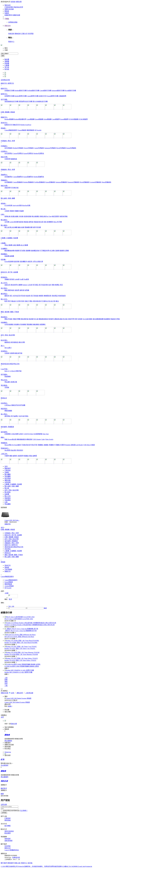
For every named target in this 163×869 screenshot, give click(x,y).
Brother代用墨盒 (38, 153)
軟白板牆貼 (35, 216)
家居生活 (4, 398)
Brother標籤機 (9, 119)
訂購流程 (8, 470)
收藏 (9, 706)
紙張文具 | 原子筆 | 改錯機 (9, 272)
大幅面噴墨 (62, 96)
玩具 (20, 416)
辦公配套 (4, 220)
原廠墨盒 (4, 175)
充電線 (7, 387)
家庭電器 (4, 408)
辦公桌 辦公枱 (9, 227)
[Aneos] (58, 308)
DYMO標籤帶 (83, 119)
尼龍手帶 (71, 319)
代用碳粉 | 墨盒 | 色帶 (8, 141)
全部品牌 (8, 482)
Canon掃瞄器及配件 (11, 130)
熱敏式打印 (16, 124)
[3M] (49, 234)
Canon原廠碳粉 (18, 182)
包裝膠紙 (4, 322)
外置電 (62, 445)
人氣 (6, 685)
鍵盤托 (15, 456)
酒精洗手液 (15, 405)
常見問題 (31, 33)
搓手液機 (22, 405)
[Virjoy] (58, 360)
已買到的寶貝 (9, 7)
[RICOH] (58, 109)
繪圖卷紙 (14, 159)
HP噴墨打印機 (9, 96)
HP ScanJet (38, 130)
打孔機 (43, 301)
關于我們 (4, 863)
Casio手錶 (4, 369)
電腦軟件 (52, 445)
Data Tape (46, 434)
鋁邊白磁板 (14, 216)
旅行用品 (25, 416)
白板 (3, 214)
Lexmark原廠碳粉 (95, 182)
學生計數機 (8, 245)
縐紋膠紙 (36, 324)
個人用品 (4, 414)
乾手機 (59, 222)
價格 (6, 681)
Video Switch (49, 439)
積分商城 (8, 478)
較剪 (6, 301)
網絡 (3, 437)
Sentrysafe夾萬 (17, 205)
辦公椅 (3, 209)
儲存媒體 (4, 432)
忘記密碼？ (24, 810)
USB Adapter (37, 439)
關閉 (2, 794)
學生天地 (4, 380)
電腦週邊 (4, 443)
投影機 (3, 259)
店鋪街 (7, 472)
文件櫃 (7, 222)
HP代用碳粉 (9, 148)
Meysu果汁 (8, 347)
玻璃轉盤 (50, 222)
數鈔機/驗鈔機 (9, 250)
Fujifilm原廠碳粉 (39, 182)
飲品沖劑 (4, 340)
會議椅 (21, 211)
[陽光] (49, 360)
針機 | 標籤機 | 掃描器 (8, 112)
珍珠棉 (80, 319)
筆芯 (10, 295)
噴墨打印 (4, 94)
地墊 (34, 227)
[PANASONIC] (49, 195)
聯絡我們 (8, 468)
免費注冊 (19, 1)
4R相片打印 (43, 96)
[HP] (5, 109)
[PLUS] (31, 308)
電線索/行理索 (115, 319)
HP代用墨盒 (9, 153)
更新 (6, 683)
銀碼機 (11, 256)
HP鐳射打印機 (9, 90)
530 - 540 (11, 606)
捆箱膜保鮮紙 (43, 319)
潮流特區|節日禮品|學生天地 (10, 364)
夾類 (34, 301)
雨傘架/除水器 (38, 222)
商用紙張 (4, 277)
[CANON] (14, 109)
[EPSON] (67, 137)
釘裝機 (56, 250)
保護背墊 (21, 456)
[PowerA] (5, 463)
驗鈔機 (7, 59)
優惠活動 (8, 480)
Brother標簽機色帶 (20, 119)
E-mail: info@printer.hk (85, 866)
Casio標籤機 (30, 119)
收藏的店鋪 (16, 15)
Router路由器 (12, 439)
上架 (6, 678)
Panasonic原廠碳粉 (73, 182)
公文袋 (29, 285)
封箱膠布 (17, 324)
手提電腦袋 (8, 569)
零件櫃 (38, 227)
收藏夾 (7, 13)
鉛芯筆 (18, 295)
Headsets (67, 445)
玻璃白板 (8, 216)
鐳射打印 (4, 88)
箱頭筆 (28, 295)
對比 (6, 706)
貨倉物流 (4, 317)
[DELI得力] (40, 234)
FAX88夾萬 (8, 205)
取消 (10, 599)
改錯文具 (8, 285)
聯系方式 (8, 848)
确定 (6, 599)
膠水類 (38, 301)
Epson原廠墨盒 (28, 176)
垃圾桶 (11, 353)
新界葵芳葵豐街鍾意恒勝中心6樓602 (56, 866)
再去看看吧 (8, 741)
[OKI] (67, 195)
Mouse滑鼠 (8, 445)
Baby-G (7, 371)
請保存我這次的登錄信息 (11, 810)
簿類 (53, 285)
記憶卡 (21, 434)
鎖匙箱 (21, 222)
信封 (49, 285)
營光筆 (23, 295)
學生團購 (8, 476)
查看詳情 (8, 524)
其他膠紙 (23, 324)
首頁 (6, 466)
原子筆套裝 (34, 295)
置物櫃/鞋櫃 (28, 227)
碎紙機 (7, 63)
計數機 (7, 65)
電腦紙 (7, 279)
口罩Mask (8, 405)
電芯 (61, 285)
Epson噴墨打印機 (52, 96)
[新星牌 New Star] (67, 308)
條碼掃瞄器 (30, 130)
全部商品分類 (5, 80)
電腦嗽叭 (41, 445)
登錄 (12, 723)
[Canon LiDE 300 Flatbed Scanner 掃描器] (18, 698)
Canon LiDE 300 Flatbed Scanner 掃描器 (17, 702)
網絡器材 (29, 439)
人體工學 (4, 454)
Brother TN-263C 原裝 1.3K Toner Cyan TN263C (20, 648)
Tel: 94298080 (73, 866)
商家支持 (8, 25)
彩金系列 (14, 450)
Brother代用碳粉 (18, 148)
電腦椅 (16, 211)
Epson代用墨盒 (28, 153)
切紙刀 (27, 301)
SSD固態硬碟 (37, 434)
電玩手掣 (34, 445)
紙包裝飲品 (14, 342)
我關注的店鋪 (9, 9)
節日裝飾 (4, 374)
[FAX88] (49, 109)
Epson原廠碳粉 (50, 182)
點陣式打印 (8, 124)
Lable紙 (16, 279)
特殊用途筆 (62, 295)
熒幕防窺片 (5, 448)
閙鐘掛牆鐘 (8, 410)
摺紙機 (61, 250)
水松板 (21, 216)
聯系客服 (8, 820)
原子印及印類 (43, 285)
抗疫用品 (4, 403)
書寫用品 (4, 294)
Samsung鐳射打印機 (57, 90)
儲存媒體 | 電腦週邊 (7, 427)
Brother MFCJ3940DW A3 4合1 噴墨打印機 (18, 672)
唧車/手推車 (8, 319)
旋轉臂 (34, 456)
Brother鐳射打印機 (20, 90)
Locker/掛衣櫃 (14, 222)
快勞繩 (27, 290)
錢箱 (19, 227)
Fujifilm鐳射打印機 (33, 90)
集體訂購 (14, 382)
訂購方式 (24, 33)
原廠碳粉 (4, 180)
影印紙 (7, 69)
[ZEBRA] (49, 137)
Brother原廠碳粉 (28, 182)
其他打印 (4, 123)
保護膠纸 (42, 324)
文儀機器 (4, 248)
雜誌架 (13, 301)
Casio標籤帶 (56, 119)
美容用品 (8, 549)
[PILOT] (58, 234)
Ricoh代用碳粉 (61, 148)
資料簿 (22, 290)
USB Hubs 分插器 (89, 445)
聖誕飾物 (8, 376)
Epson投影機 (9, 261)
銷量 (6, 679)
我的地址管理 (18, 7)
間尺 (9, 301)
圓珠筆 (7, 295)
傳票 (9, 290)
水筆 (14, 295)
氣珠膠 (31, 319)
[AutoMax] (22, 234)
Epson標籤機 (39, 119)
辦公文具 (4, 299)
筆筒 (22, 301)
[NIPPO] (40, 166)
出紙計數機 (16, 245)
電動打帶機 (16, 319)
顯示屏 (28, 445)
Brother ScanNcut (25, 124)
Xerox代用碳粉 (29, 148)
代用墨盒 (4, 151)
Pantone (24, 285)
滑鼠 (30, 456)
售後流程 (11, 33)
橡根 (90, 319)
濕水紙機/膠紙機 (98, 319)
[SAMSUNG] (67, 109)
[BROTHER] (40, 109)
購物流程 (18, 33)
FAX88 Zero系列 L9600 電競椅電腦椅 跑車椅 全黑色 (22, 666)
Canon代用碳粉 (39, 148)
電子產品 (35, 285)
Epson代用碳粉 (71, 148)
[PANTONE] (49, 308)
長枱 (45, 222)
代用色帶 (8, 159)
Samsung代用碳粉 (50, 148)
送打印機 (4, 99)
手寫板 (23, 445)
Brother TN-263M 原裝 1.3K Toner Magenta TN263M (21, 654)
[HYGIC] (67, 423)
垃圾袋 (7, 353)
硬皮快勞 (14, 285)
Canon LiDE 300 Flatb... (12, 520)
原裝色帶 (8, 187)
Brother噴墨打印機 (20, 96)
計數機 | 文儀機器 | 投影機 (9, 238)
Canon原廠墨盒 (18, 176)
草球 (75, 319)
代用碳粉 (4, 146)
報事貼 (57, 285)
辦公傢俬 (4, 225)
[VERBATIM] (67, 463)
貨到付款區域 (9, 831)
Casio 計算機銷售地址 (12, 850)
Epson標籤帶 (64, 119)
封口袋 (36, 319)
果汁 (3, 346)
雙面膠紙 (30, 324)
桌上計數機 (24, 245)
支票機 (66, 250)
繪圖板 (46, 445)
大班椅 (7, 211)
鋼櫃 (15, 227)
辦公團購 (8, 474)
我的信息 (8, 5)
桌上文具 (4, 283)
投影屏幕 (16, 261)
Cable (43, 439)
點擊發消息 (16, 857)
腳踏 (10, 456)
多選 (6, 593)
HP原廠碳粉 (9, 182)
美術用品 (55, 295)
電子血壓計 (14, 416)
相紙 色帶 (4, 157)
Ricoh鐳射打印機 (70, 90)
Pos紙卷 (26, 279)
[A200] (40, 269)
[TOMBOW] (58, 332)
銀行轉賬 (8, 826)
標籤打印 (4, 117)
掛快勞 (17, 290)
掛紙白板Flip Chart (46, 216)
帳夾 (12, 290)
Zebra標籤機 (47, 119)
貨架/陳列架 (25, 319)
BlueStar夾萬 (26, 205)
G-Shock (12, 371)
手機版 (7, 19)
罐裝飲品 (8, 342)
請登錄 (13, 1)
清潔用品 (4, 351)
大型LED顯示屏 (37, 261)
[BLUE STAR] (31, 166)
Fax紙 (21, 279)
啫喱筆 (41, 295)
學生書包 (8, 382)
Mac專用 (7, 450)
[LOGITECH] (67, 269)
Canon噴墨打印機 (32, 96)
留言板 (30, 863)
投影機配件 (23, 261)
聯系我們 (11, 863)
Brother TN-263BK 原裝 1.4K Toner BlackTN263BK (21, 642)
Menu (55, 222)
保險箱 (3, 203)
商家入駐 (17, 863)
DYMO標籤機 (73, 119)
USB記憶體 (14, 434)
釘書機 (19, 285)
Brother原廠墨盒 (38, 176)
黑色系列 (20, 450)
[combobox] (9, 54)
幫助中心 (11, 41)
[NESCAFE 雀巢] (31, 360)
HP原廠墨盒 (9, 176)
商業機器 (4, 254)
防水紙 (65, 319)
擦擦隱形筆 (47, 295)
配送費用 (8, 833)
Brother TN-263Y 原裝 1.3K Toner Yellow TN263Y (20, 660)
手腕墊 (7, 456)
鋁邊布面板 (27, 216)
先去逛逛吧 (4, 765)
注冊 (15, 723)
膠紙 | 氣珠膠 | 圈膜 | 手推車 (10, 312)
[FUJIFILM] (22, 109)
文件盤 (18, 301)
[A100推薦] (31, 109)
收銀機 (7, 256)
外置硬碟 (8, 434)
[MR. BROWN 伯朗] (40, 360)
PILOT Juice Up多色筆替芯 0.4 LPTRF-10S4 (19, 619)
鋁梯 (22, 227)
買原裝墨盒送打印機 (25, 101)
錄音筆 (30, 261)
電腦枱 (57, 445)
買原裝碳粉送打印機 (11, 101)
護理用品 (8, 416)
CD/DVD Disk (28, 434)
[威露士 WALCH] (31, 423)
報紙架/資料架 (28, 222)
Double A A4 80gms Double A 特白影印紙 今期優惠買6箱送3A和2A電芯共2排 (30, 625)
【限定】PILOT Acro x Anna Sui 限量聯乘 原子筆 (21, 630)
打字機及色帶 (44, 250)
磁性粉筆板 (64, 216)
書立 (57, 301)
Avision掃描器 (9, 586)
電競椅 (11, 211)
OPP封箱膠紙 (9, 324)
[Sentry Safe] (31, 234)
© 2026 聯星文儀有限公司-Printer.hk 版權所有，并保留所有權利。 (22, 866)
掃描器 (3, 128)
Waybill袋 (86, 319)
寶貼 (30, 301)
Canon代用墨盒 (18, 153)
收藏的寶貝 (8, 15)
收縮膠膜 (107, 319)
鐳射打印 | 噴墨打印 (7, 83)
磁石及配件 (56, 216)
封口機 (51, 250)
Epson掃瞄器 (22, 130)
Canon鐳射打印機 (45, 90)
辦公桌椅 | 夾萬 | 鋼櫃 (8, 198)
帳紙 (6, 290)
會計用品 (4, 288)
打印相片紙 (14, 187)
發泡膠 (50, 319)
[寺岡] (40, 332)
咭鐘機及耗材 (35, 250)
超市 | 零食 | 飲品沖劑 (8, 335)
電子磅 (7, 67)
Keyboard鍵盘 (16, 445)
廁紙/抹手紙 (18, 353)
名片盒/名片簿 (50, 301)
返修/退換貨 (8, 840)
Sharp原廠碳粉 (106, 182)
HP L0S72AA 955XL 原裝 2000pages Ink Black (19, 636)
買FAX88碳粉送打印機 (40, 101)
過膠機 (7, 61)
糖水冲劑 (22, 342)
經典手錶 (18, 371)
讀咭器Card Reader (77, 445)
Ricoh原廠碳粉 (85, 182)
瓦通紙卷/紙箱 (58, 319)
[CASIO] (58, 137)
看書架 (26, 456)
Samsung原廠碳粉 (61, 182)
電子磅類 (22, 250)
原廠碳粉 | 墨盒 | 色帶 (8, 169)
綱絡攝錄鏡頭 (21, 439)
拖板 (6, 439)
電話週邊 (4, 385)
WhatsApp (8, 752)
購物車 (7, 11)
